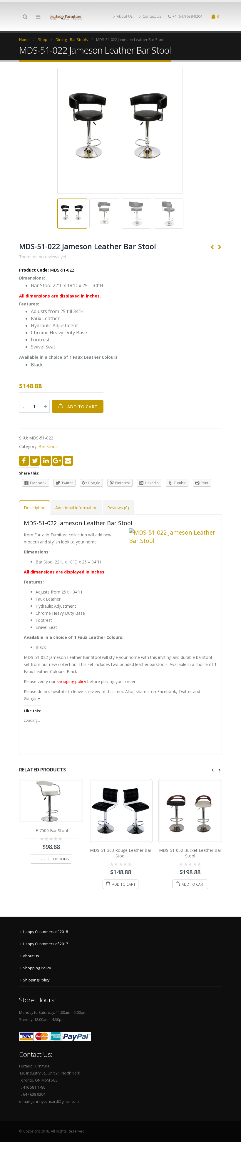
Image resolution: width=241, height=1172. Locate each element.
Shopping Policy (37, 970)
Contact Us (152, 16)
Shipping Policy (36, 983)
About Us (125, 16)
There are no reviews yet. (43, 256)
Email (68, 461)
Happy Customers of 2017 (45, 946)
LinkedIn (46, 461)
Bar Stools (48, 446)
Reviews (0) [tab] (118, 507)
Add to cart (82, 406)
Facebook (24, 461)
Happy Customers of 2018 (45, 934)
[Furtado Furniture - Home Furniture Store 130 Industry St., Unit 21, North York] (66, 17)
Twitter (35, 461)
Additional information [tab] (76, 507)
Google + (57, 461)
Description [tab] (35, 507)
